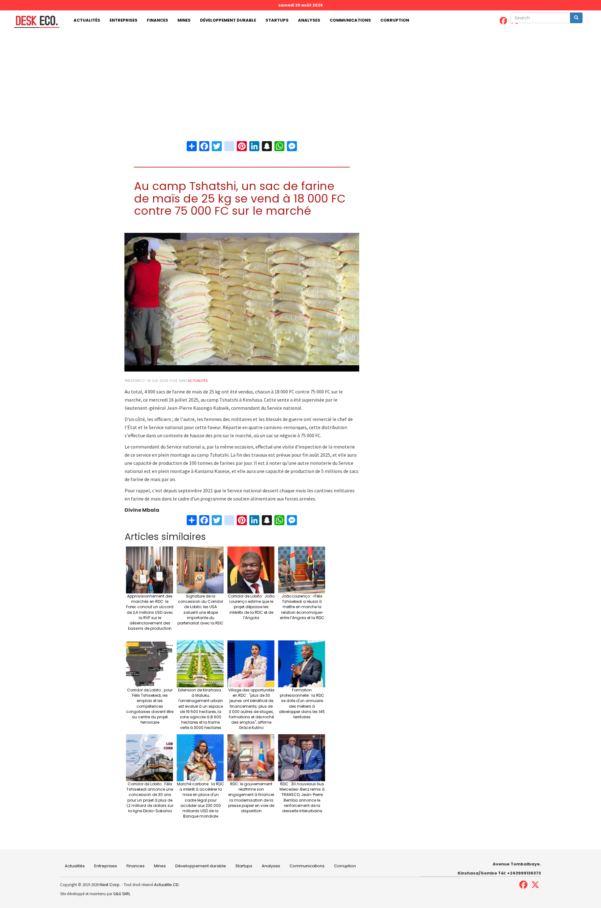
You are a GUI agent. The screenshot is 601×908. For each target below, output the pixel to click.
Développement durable (228, 20)
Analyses (309, 20)
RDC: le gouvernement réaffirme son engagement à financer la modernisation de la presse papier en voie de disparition (251, 797)
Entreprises (123, 20)
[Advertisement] (300, 77)
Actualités (87, 20)
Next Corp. (110, 885)
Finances (157, 20)
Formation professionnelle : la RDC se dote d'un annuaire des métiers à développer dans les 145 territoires (302, 703)
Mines (184, 20)
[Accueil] (34, 22)
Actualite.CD (166, 885)
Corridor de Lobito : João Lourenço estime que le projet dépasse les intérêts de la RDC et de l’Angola (251, 606)
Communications (350, 20)
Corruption (394, 20)
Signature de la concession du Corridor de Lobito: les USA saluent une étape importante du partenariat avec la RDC (200, 609)
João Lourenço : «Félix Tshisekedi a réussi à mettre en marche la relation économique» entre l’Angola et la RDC (302, 606)
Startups (277, 20)
